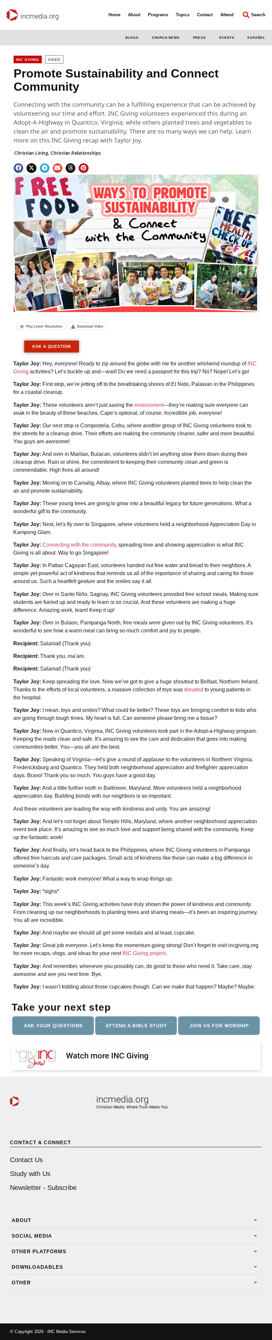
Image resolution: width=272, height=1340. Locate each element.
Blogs (132, 37)
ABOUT (21, 1220)
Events (227, 37)
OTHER (21, 1282)
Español (256, 37)
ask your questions (53, 1025)
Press (199, 37)
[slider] (85, 303)
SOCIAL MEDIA (32, 1236)
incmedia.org (40, 16)
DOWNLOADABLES (37, 1267)
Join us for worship (219, 1025)
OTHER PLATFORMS (39, 1251)
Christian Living (31, 153)
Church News (166, 37)
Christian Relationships (75, 153)
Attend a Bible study (136, 1025)
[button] (18, 168)
